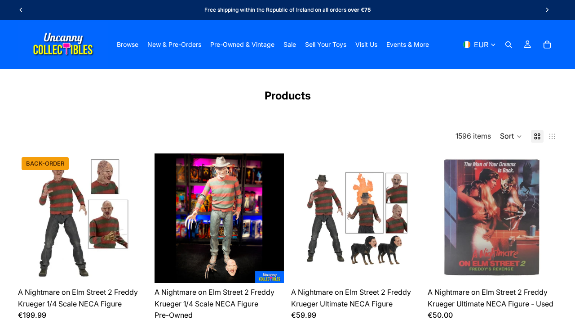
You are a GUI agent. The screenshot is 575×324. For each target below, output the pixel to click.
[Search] (508, 44)
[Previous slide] (21, 10)
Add (277, 268)
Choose (141, 268)
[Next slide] (547, 10)
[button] (511, 136)
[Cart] (547, 44)
